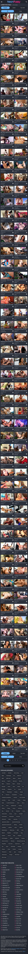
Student (14, 849)
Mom (22, 830)
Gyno (15, 813)
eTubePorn (5, 923)
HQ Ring (18, 881)
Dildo (3, 802)
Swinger (20, 849)
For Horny (5, 927)
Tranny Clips (19, 867)
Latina (15, 827)
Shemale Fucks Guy (21, 841)
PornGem (2, 48)
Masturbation (4, 830)
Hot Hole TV (5, 907)
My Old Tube (19, 905)
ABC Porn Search (20, 869)
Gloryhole (18, 811)
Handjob (21, 813)
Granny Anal (4, 813)
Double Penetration (10, 802)
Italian (9, 819)
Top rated (22, 7)
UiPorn (2, 602)
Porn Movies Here (20, 876)
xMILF (15, 528)
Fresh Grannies (6, 901)
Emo (3, 805)
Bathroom (19, 775)
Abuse (24, 951)
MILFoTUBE (18, 865)
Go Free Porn (5, 905)
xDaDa (4, 872)
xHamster (16, 73)
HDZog (2, 196)
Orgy (22, 832)
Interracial (4, 819)
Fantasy (20, 805)
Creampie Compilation (6, 797)
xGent (4, 874)
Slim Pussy (18, 909)
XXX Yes (5, 892)
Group (10, 813)
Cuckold (15, 797)
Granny (23, 811)
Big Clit (9, 781)
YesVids (15, 417)
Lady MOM (18, 894)
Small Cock (17, 843)
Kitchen (20, 824)
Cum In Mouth (22, 797)
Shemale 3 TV (6, 925)
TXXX (2, 61)
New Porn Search (6, 881)
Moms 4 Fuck (19, 914)
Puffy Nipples (4, 838)
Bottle (18, 786)
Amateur (10, 772)
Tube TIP (5, 865)
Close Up (7, 794)
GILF (12, 811)
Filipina (3, 808)
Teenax (4, 896)
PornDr (2, 122)
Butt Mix (18, 929)
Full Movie (20, 808)
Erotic (7, 805)
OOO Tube (18, 923)
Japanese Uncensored (6, 824)
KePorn (15, 565)
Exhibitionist (13, 805)
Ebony (23, 802)
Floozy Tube (19, 907)
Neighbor (9, 832)
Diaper (24, 800)
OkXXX (2, 147)
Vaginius (18, 883)
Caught (19, 789)
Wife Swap (4, 857)
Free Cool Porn (19, 889)
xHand (15, 36)
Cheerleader (9, 792)
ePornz (4, 878)
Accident (4, 772)
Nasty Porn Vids (6, 887)
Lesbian (21, 827)
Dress (18, 802)
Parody (9, 835)
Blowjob (3, 786)
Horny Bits (5, 921)
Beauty (19, 778)
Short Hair (10, 843)
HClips (2, 245)
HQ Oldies (5, 916)
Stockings (13, 846)
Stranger (19, 846)
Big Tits (20, 781)
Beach (14, 778)
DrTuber (2, 208)
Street (9, 849)
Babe (3, 775)
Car (15, 789)
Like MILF (18, 916)
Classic (21, 792)
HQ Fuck (18, 887)
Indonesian (11, 816)
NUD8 (4, 912)
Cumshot (4, 800)
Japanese (15, 819)
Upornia (15, 24)
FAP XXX (5, 909)
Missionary (12, 830)
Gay (2, 811)
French (14, 808)
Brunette (3, 789)
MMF (18, 830)
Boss (14, 786)
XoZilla (15, 61)
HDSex (2, 725)
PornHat (15, 48)
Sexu (15, 85)
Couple (20, 794)
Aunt (22, 772)
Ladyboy (10, 827)
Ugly (15, 851)
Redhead (17, 838)
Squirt (7, 846)
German (7, 811)
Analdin (2, 24)
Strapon (3, 849)
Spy (2, 846)
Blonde (18, 783)
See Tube (18, 898)
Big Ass (3, 781)
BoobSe (15, 467)
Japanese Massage (16, 821)
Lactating (4, 827)
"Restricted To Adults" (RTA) (16, 948)
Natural (3, 832)
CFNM (3, 792)
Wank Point (5, 929)
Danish (19, 800)
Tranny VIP (18, 903)
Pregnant (19, 835)
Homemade (4, 816)
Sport (23, 843)
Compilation (14, 794)
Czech (13, 800)
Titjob (10, 851)
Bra (23, 786)
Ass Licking (16, 772)
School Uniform (5, 841)
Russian (23, 838)
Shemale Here (19, 872)
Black (13, 783)
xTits (1, 73)
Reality (11, 838)
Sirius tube (18, 918)
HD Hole (4, 867)
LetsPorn (2, 676)
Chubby (15, 792)
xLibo (4, 876)
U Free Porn (19, 925)
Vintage (10, 854)
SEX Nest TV (5, 918)
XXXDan (2, 319)
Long (20, 11)
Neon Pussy (14, 2)
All (7, 11)
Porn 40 (18, 927)
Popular (5, 7)
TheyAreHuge (17, 134)
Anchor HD (18, 878)
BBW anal (8, 778)
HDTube (15, 700)
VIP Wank (18, 896)
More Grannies (6, 889)
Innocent (18, 816)
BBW (3, 778)
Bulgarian (10, 789)
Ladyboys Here (6, 914)
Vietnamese (4, 854)
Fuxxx (15, 553)
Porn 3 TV (18, 921)
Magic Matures (19, 885)
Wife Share (17, 854)
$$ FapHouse (3, 171)
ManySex (2, 430)
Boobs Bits (18, 901)
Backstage (8, 775)
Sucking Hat (19, 874)
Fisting (8, 808)
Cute (9, 800)
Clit (2, 794)
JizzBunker (3, 405)
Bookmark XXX (6, 869)
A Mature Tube (19, 912)
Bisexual (8, 783)
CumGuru (5, 894)
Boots (9, 786)
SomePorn (3, 159)
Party (14, 835)
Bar (14, 775)
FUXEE (17, 892)
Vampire (20, 851)
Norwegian (16, 832)
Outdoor (3, 835)
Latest (14, 7)
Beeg (15, 319)
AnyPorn (2, 442)
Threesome (4, 851)
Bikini (3, 783)
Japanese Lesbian (5, 821)
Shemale (12, 841)
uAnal (15, 110)
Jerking (15, 824)
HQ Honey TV (6, 885)
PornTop (16, 393)
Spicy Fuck (5, 898)
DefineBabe (16, 663)
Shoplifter (4, 843)
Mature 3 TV (5, 883)
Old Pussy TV (6, 903)
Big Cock (15, 781)
